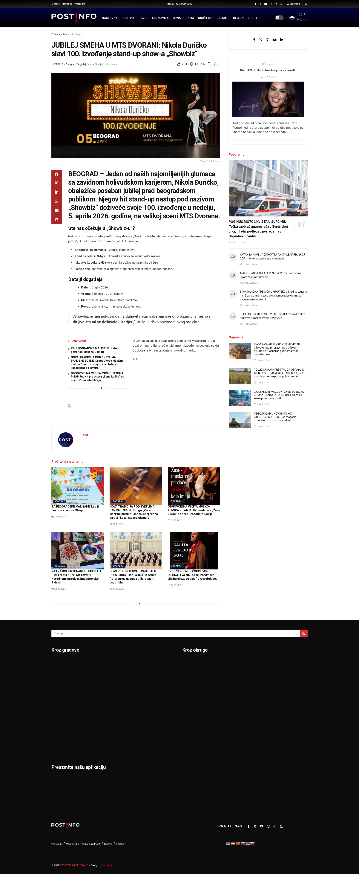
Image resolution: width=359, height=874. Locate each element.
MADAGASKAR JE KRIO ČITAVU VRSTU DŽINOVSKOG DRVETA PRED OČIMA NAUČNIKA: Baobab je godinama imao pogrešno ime (277, 349)
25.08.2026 (60, 516)
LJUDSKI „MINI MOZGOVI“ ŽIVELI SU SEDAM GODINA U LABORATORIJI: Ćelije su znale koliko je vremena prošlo (279, 395)
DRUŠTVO (204, 18)
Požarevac (104, 710)
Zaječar (145, 730)
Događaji (81, 64)
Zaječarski (254, 749)
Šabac (100, 740)
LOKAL (222, 18)
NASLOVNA (110, 18)
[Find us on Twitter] (260, 4)
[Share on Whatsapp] (56, 201)
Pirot (99, 701)
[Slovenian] (252, 843)
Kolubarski (191, 710)
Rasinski (252, 672)
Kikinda (57, 701)
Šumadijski (254, 730)
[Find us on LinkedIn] (276, 4)
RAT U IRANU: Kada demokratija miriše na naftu (268, 70)
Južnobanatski (194, 701)
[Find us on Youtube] (265, 4)
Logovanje (294, 4)
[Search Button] (306, 4)
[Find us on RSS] (281, 4)
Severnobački (256, 691)
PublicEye (107, 865)
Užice (143, 691)
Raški (249, 681)
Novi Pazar (104, 672)
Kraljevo (58, 720)
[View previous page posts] (95, 388)
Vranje (144, 710)
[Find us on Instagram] (271, 4)
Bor (54, 672)
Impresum (79, 4)
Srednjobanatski (259, 710)
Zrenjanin (147, 740)
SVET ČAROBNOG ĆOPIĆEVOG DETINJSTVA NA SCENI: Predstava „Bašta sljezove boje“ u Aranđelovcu (192, 574)
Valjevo (145, 701)
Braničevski (192, 672)
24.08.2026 (118, 524)
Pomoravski (255, 662)
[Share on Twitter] (56, 183)
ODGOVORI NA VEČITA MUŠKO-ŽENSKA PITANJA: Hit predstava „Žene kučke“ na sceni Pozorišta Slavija (97, 377)
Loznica (58, 749)
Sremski (252, 720)
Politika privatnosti (90, 844)
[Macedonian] (238, 843)
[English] (228, 843)
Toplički (251, 740)
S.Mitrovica (148, 672)
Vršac (144, 720)
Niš (97, 662)
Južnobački (192, 691)
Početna (55, 34)
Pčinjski (189, 759)
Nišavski (189, 749)
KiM (185, 720)
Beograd (78, 34)
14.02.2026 (57, 64)
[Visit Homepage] (74, 17)
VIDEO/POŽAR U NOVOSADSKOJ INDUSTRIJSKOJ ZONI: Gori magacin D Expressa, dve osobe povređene (276, 417)
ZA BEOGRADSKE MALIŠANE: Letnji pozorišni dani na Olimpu (94, 350)
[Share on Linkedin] (56, 192)
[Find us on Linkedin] (281, 40)
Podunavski (192, 779)
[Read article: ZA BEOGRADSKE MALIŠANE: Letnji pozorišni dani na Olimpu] (77, 486)
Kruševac (59, 730)
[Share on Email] (56, 210)
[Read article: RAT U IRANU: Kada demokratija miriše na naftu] (268, 99)
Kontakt (120, 844)
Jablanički (191, 681)
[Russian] (242, 843)
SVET (144, 18)
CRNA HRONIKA (183, 18)
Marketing (67, 4)
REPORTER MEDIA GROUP (74, 865)
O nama (55, 4)
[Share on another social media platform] (56, 219)
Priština (101, 720)
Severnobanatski (259, 701)
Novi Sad (103, 681)
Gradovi (67, 34)
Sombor (145, 662)
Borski (188, 662)
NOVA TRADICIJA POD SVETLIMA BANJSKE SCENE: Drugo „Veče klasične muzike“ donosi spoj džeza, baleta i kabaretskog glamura (97, 362)
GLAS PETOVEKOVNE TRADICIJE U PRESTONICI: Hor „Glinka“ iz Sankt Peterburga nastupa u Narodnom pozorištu (133, 576)
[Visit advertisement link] (135, 412)
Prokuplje (103, 730)
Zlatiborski (254, 769)
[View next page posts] (101, 388)
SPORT (252, 18)
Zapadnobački (257, 759)
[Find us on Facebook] (256, 4)
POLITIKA (128, 18)
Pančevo (102, 691)
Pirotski (189, 769)
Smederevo (105, 749)
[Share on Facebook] (56, 174)
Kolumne (268, 64)
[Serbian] (247, 843)
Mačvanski (191, 730)
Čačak (56, 681)
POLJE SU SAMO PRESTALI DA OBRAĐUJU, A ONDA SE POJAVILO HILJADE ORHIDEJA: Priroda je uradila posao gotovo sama (279, 373)
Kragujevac (61, 710)
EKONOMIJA (160, 18)
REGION (238, 18)
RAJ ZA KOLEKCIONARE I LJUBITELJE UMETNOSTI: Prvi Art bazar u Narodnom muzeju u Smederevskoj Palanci (76, 576)
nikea (84, 435)
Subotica (146, 681)
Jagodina (59, 691)
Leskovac (59, 740)
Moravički (190, 740)
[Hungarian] (233, 843)
